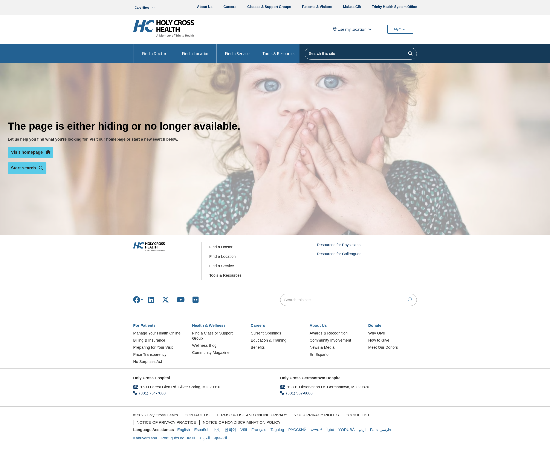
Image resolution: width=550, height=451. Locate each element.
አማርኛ (316, 430)
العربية (204, 438)
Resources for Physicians (339, 245)
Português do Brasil (178, 438)
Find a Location (195, 53)
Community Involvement (330, 340)
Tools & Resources (278, 53)
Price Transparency (150, 354)
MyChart (400, 29)
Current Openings (266, 333)
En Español (319, 354)
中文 (216, 430)
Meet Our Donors (383, 347)
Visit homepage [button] (27, 152)
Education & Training (268, 340)
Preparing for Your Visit (153, 347)
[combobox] (361, 54)
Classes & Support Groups (269, 7)
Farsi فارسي (380, 430)
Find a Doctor (154, 53)
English (183, 430)
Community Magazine (210, 352)
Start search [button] (23, 168)
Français (258, 430)
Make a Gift (352, 7)
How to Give (378, 340)
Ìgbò (330, 430)
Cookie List (357, 415)
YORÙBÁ (346, 430)
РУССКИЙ (297, 430)
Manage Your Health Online (156, 333)
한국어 (230, 430)
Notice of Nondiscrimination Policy (242, 422)
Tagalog (277, 430)
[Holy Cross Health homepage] (163, 36)
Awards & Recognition (329, 333)
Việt (243, 430)
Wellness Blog (204, 345)
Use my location (352, 29)
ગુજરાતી (220, 438)
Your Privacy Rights (316, 415)
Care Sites (142, 7)
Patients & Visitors (317, 7)
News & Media (322, 347)
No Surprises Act (147, 361)
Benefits (258, 347)
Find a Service (237, 53)
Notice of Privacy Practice (166, 422)
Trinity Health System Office (394, 7)
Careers (229, 7)
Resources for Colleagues (339, 254)
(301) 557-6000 (299, 393)
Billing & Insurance (149, 340)
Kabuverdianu (145, 438)
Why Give (376, 333)
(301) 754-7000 (152, 393)
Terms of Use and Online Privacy (251, 415)
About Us (204, 7)
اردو (362, 430)
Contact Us (197, 415)
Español (201, 430)
